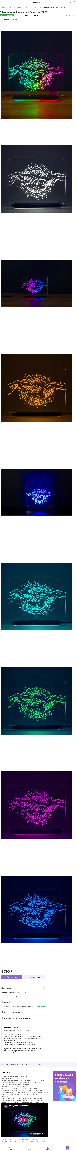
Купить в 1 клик (34, 977)
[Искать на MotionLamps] (74, 2)
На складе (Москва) (8, 1006)
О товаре (4, 1064)
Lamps (37, 2)
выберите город (20, 992)
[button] (70, 2)
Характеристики (17, 1064)
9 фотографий (9, 19)
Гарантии (37, 1064)
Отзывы (28, 1064)
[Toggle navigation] (17, 2)
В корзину (13, 977)
